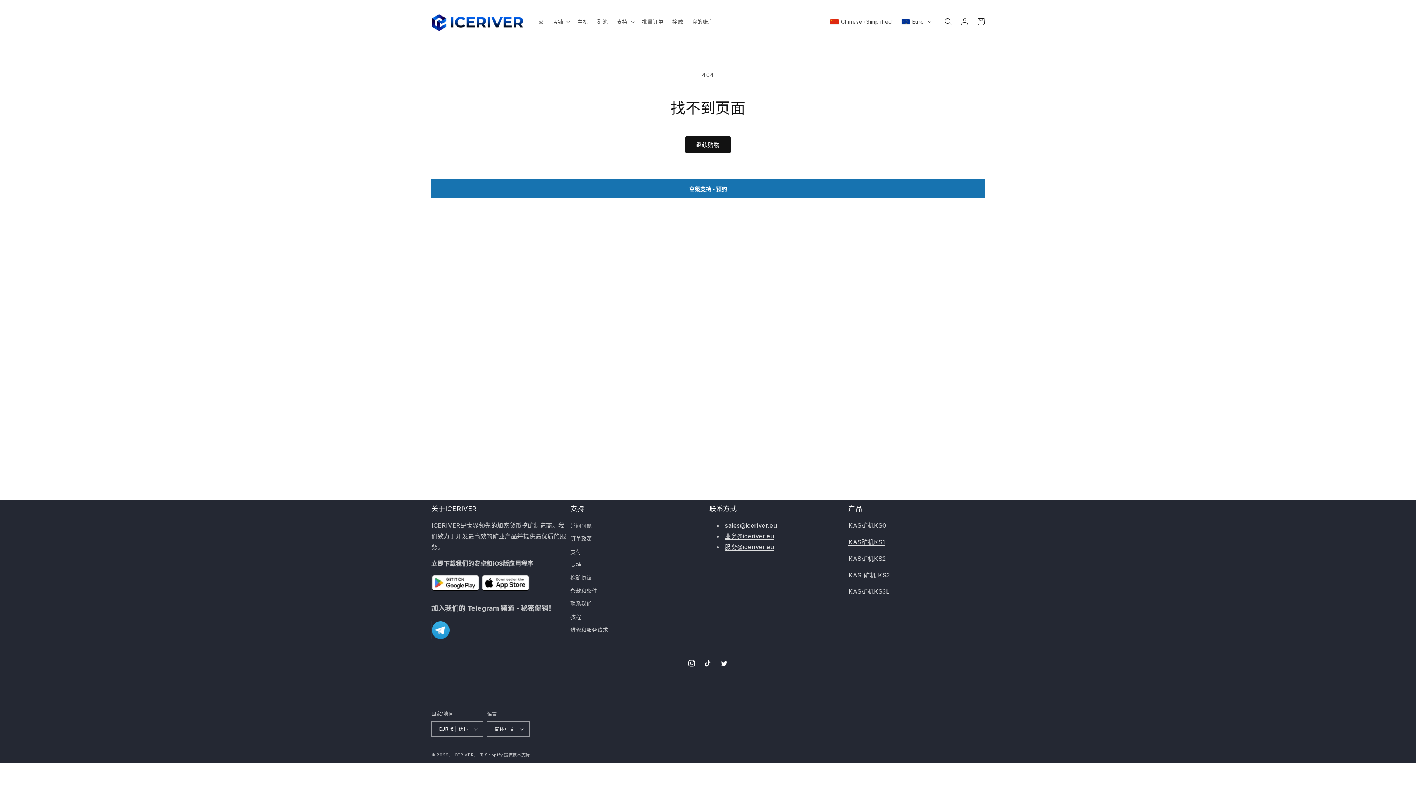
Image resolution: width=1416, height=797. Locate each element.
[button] (560, 22)
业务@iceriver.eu (749, 536)
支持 (575, 565)
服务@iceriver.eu (749, 547)
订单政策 (581, 538)
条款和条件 (583, 590)
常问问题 (581, 525)
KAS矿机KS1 (866, 542)
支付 (575, 552)
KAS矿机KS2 (867, 558)
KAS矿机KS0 (867, 525)
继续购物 (708, 144)
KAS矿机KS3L (868, 591)
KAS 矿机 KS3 (869, 575)
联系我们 (581, 603)
